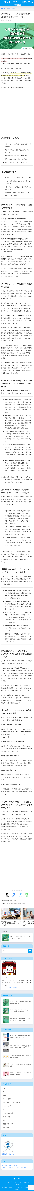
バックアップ (7, 1106)
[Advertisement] (17, 112)
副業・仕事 (13, 900)
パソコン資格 (7, 1116)
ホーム (7, 1182)
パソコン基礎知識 (8, 1113)
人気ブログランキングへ (9, 1165)
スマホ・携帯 (7, 1099)
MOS (4, 1095)
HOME (18, 1179)
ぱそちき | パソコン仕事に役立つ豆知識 (17, 3)
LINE (4, 1088)
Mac (4, 1092)
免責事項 (26, 1182)
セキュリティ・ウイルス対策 (11, 1102)
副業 (20, 903)
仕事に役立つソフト (9, 1124)
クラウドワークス (12, 903)
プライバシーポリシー (16, 1182)
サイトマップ (17, 1184)
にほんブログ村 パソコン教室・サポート (14, 1167)
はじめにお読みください (9, 987)
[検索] (30, 951)
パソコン (5, 1109)
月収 (24, 903)
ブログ (5, 1120)
